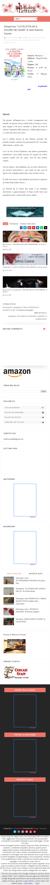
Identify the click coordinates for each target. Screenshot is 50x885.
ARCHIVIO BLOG (36, 574)
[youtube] (30, 831)
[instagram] (26, 831)
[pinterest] (34, 831)
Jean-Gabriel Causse (15, 40)
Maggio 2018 (28, 40)
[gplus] (22, 831)
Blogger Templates (40, 828)
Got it (37, 883)
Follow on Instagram (14, 412)
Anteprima (30, 38)
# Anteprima (13, 224)
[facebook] (18, 831)
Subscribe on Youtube (14, 422)
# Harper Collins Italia (27, 224)
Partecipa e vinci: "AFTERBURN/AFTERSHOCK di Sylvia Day (30, 580)
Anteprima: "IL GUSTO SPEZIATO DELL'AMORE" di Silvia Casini (25, 267)
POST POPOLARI (14, 574)
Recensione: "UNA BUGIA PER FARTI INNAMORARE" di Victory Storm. (24, 245)
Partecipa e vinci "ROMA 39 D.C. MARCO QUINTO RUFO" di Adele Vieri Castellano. (31, 601)
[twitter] (14, 831)
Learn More (28, 883)
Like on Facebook (12, 407)
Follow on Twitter (13, 417)
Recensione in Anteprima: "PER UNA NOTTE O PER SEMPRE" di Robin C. (25, 291)
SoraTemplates (16, 828)
